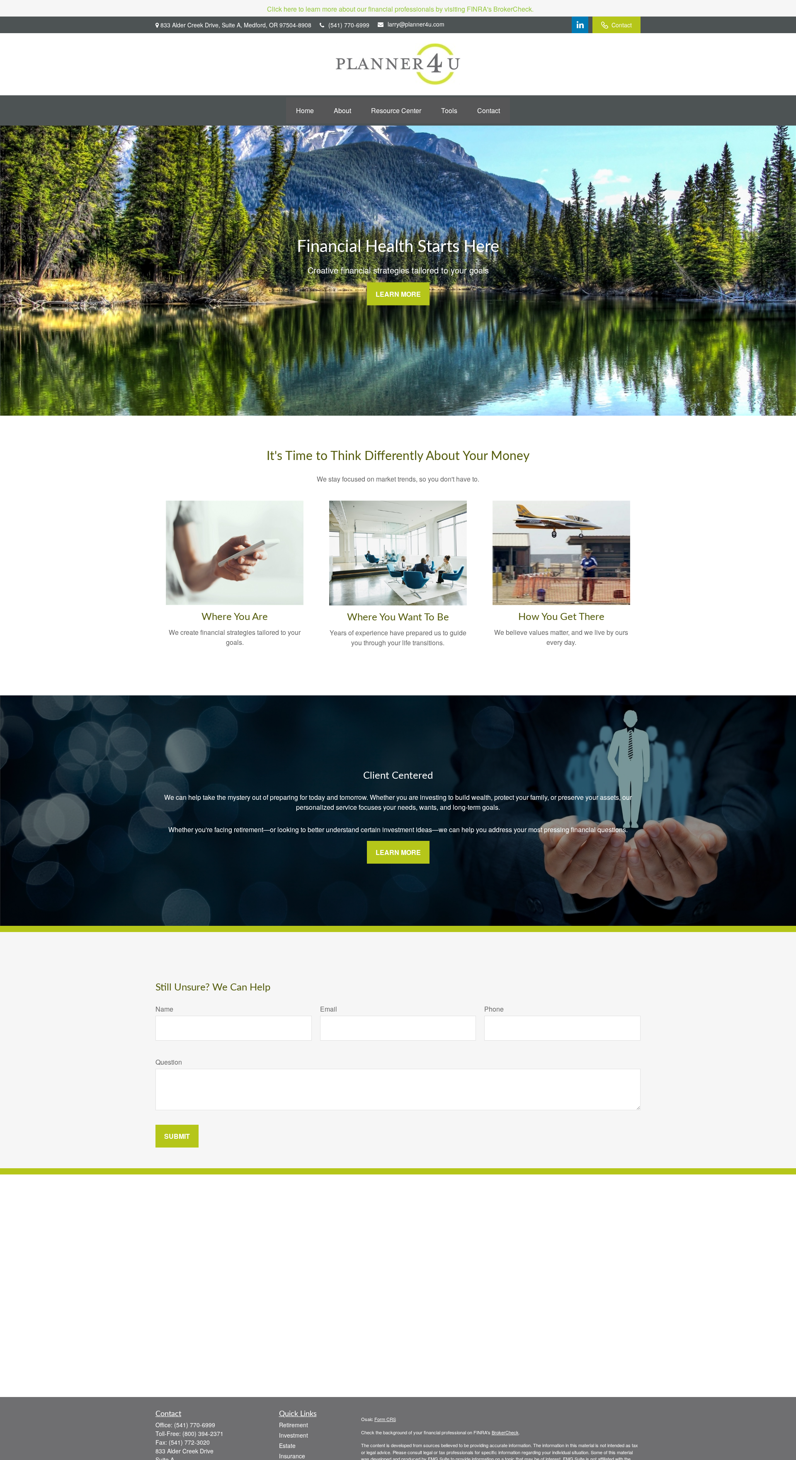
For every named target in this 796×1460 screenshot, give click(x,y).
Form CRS (385, 1419)
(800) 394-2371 (202, 1433)
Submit (177, 1136)
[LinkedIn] (580, 25)
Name (164, 1009)
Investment (293, 1435)
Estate (287, 1445)
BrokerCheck (505, 1432)
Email (328, 1009)
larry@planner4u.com (416, 24)
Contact (622, 25)
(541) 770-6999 (348, 25)
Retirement (293, 1425)
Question (168, 1062)
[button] (305, 110)
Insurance (292, 1456)
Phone (494, 1009)
